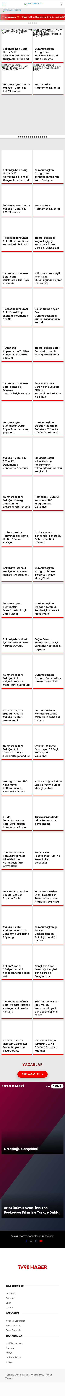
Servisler (10, 61)
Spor (7, 43)
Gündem (9, 24)
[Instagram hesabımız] (31, 1391)
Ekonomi (9, 31)
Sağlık (8, 49)
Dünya (8, 37)
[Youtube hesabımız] (41, 1391)
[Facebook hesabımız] (10, 1391)
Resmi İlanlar (12, 55)
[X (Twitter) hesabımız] (20, 1391)
